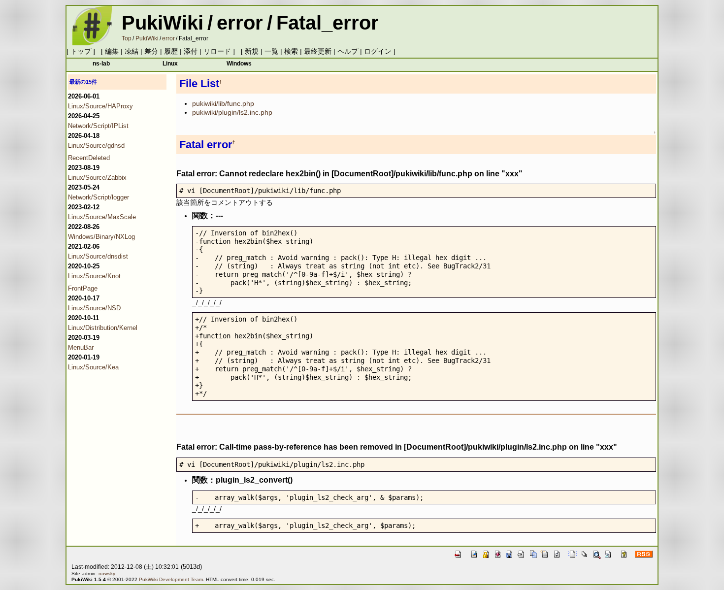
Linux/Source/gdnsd (96, 145)
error (240, 22)
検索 (291, 51)
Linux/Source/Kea (93, 367)
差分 (151, 51)
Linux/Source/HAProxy (100, 106)
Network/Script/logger (98, 197)
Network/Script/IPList (98, 126)
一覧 (271, 51)
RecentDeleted (89, 158)
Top (127, 38)
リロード (217, 51)
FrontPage (83, 288)
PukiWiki (162, 22)
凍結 (131, 51)
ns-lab (101, 63)
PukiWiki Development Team (171, 579)
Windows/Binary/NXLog (101, 236)
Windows (239, 63)
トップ (80, 51)
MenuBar (81, 347)
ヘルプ (347, 51)
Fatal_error (327, 22)
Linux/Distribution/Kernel (102, 327)
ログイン (378, 51)
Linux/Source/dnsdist (98, 256)
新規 (252, 51)
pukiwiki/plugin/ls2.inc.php (232, 112)
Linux (170, 63)
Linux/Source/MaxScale (102, 217)
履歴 (171, 51)
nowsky (107, 573)
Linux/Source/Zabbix (97, 177)
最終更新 (317, 51)
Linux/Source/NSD (94, 308)
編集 (112, 51)
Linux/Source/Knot (94, 276)
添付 (190, 51)
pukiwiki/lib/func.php (223, 103)
